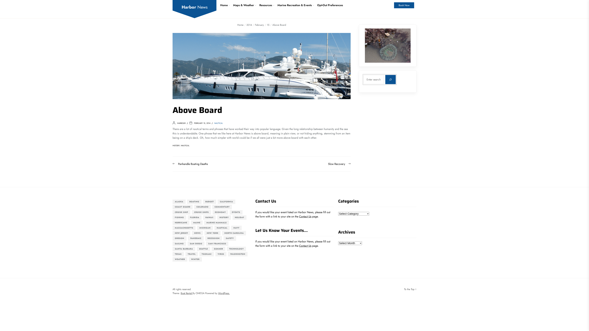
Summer (218, 248)
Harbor (195, 7)
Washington (237, 254)
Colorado (202, 206)
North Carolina (234, 233)
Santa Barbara (184, 248)
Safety (230, 238)
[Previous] (371, 45)
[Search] (390, 79)
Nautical (218, 123)
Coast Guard (182, 206)
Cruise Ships (201, 212)
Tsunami (207, 254)
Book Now (404, 5)
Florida (194, 217)
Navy (236, 227)
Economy (220, 212)
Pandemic (195, 238)
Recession (214, 238)
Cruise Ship (181, 212)
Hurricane (181, 222)
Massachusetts (184, 227)
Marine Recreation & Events (294, 5)
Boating (194, 201)
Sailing (179, 243)
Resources (265, 5)
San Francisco (217, 243)
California (226, 201)
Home (224, 5)
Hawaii (209, 217)
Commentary (222, 206)
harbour (181, 123)
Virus (221, 254)
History (176, 145)
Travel (192, 254)
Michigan (205, 227)
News (197, 233)
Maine (196, 222)
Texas (178, 254)
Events (236, 212)
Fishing (179, 217)
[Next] (404, 45)
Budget (209, 201)
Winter (195, 259)
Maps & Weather (243, 5)
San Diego (196, 243)
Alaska (179, 201)
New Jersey (181, 233)
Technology (236, 248)
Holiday (239, 217)
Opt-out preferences (330, 5)
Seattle (203, 248)
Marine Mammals (216, 222)
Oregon (179, 238)
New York (212, 233)
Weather (180, 259)
